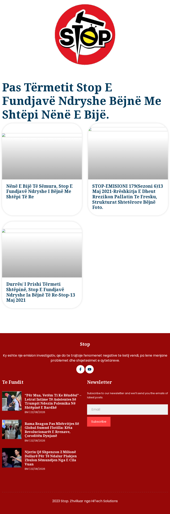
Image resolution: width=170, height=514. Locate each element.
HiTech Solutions (104, 501)
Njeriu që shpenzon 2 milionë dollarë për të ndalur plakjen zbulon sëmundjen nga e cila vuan (51, 458)
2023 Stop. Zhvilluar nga (71, 501)
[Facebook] (80, 369)
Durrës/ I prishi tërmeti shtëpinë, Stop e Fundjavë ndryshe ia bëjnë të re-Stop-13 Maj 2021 (40, 292)
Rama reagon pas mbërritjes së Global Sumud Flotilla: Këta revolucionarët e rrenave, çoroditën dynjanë (52, 429)
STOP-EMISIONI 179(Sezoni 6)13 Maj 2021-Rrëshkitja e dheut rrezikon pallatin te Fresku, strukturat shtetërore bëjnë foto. (127, 196)
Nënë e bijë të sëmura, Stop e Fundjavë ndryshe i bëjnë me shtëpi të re (39, 191)
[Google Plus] (89, 369)
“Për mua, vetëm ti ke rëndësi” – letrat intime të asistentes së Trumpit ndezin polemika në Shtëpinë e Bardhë (53, 401)
